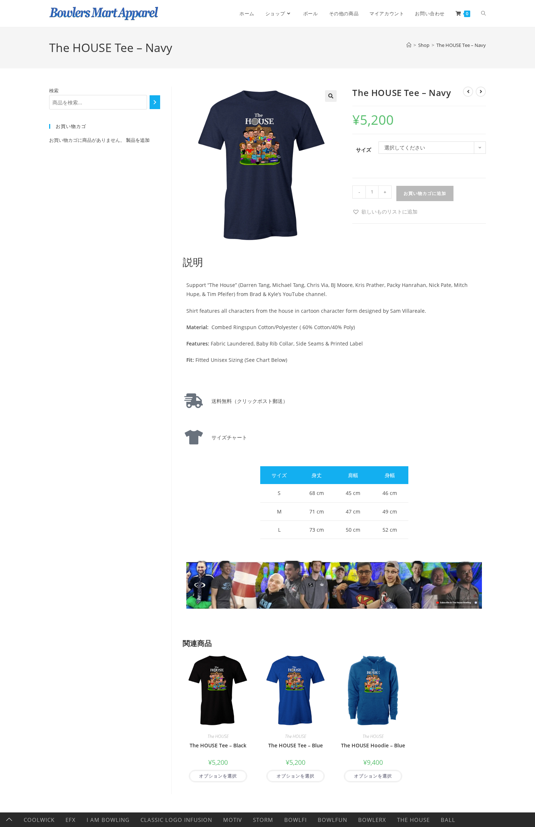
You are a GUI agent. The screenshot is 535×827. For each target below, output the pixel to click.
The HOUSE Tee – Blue (295, 745)
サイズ (363, 149)
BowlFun (332, 819)
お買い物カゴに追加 (425, 193)
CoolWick (39, 819)
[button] (331, 96)
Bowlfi (295, 819)
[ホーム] (409, 45)
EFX (71, 819)
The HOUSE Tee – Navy (461, 45)
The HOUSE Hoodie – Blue (373, 745)
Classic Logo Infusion (176, 819)
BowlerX (372, 819)
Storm (263, 819)
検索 (54, 90)
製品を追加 (138, 140)
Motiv (232, 819)
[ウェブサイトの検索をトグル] (483, 13)
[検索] (154, 102)
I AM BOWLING (108, 819)
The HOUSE (218, 736)
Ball (448, 819)
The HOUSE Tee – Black (218, 745)
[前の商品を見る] (468, 92)
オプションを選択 (218, 776)
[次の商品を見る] (481, 92)
